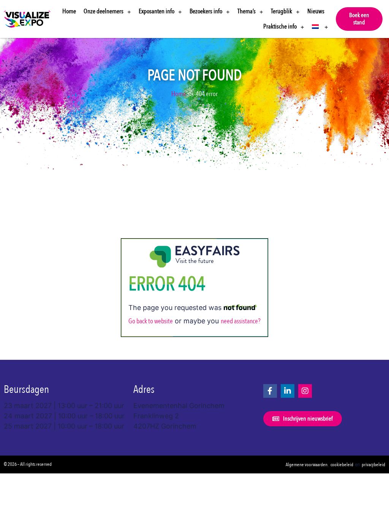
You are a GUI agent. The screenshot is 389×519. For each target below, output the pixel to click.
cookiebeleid (341, 464)
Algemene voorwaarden (306, 464)
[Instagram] (305, 391)
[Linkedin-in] (287, 391)
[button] (359, 19)
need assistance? (241, 321)
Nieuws (315, 11)
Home (69, 11)
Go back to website (150, 321)
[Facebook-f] (270, 391)
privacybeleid (373, 464)
